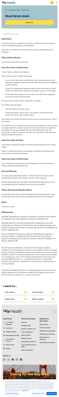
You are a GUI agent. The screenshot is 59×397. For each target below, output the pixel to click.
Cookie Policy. (25, 390)
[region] (29, 388)
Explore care (29, 22)
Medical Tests (25, 10)
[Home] (9, 2)
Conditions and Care (14, 10)
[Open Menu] (56, 3)
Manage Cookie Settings (12, 393)
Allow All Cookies (51, 393)
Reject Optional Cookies (39, 393)
